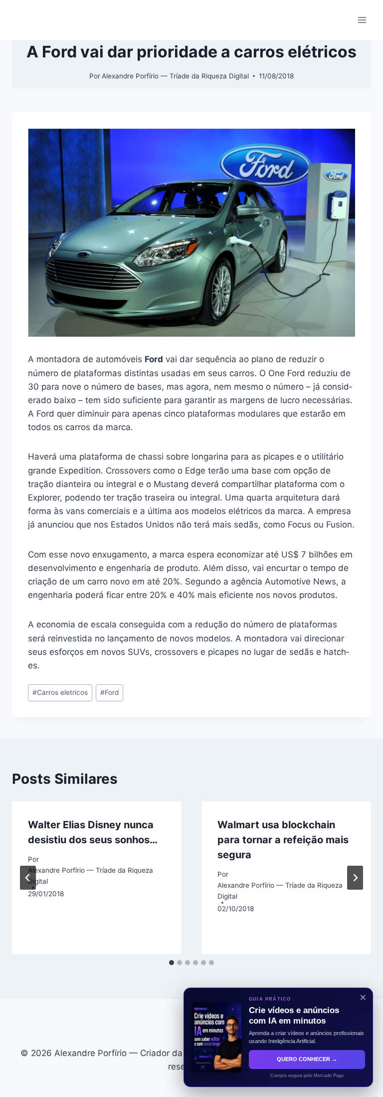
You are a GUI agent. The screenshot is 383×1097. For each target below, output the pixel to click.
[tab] (171, 962)
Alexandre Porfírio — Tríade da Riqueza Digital (175, 76)
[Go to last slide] (28, 878)
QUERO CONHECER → (307, 1059)
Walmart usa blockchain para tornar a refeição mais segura (283, 840)
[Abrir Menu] (362, 19)
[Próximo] (355, 878)
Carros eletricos (60, 692)
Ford (109, 692)
